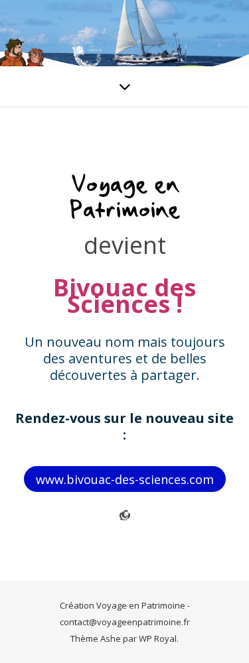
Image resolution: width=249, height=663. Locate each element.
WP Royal (158, 638)
